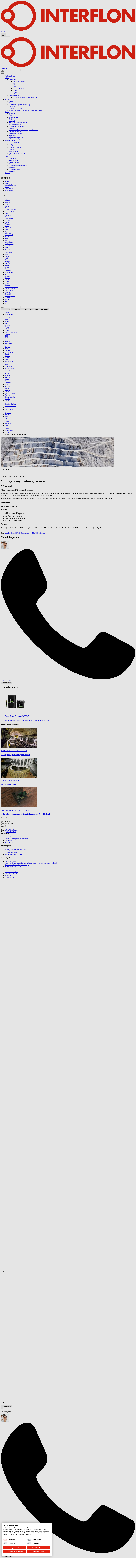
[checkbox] (5, 1540)
